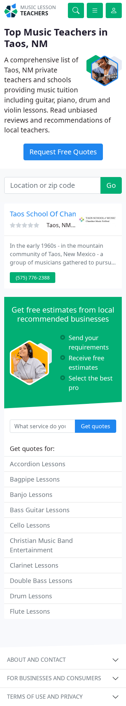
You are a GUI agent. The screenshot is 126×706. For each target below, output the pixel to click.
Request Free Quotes (63, 151)
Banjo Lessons (31, 494)
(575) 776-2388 (33, 277)
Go (111, 185)
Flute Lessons (30, 611)
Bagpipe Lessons (35, 479)
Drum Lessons (31, 596)
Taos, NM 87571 (67, 225)
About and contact (36, 659)
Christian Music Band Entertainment (41, 545)
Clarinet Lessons (34, 565)
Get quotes (95, 426)
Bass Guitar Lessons (40, 510)
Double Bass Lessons (41, 580)
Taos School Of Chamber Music (60, 213)
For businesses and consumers (54, 678)
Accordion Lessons (37, 464)
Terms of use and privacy (45, 696)
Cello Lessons (30, 525)
